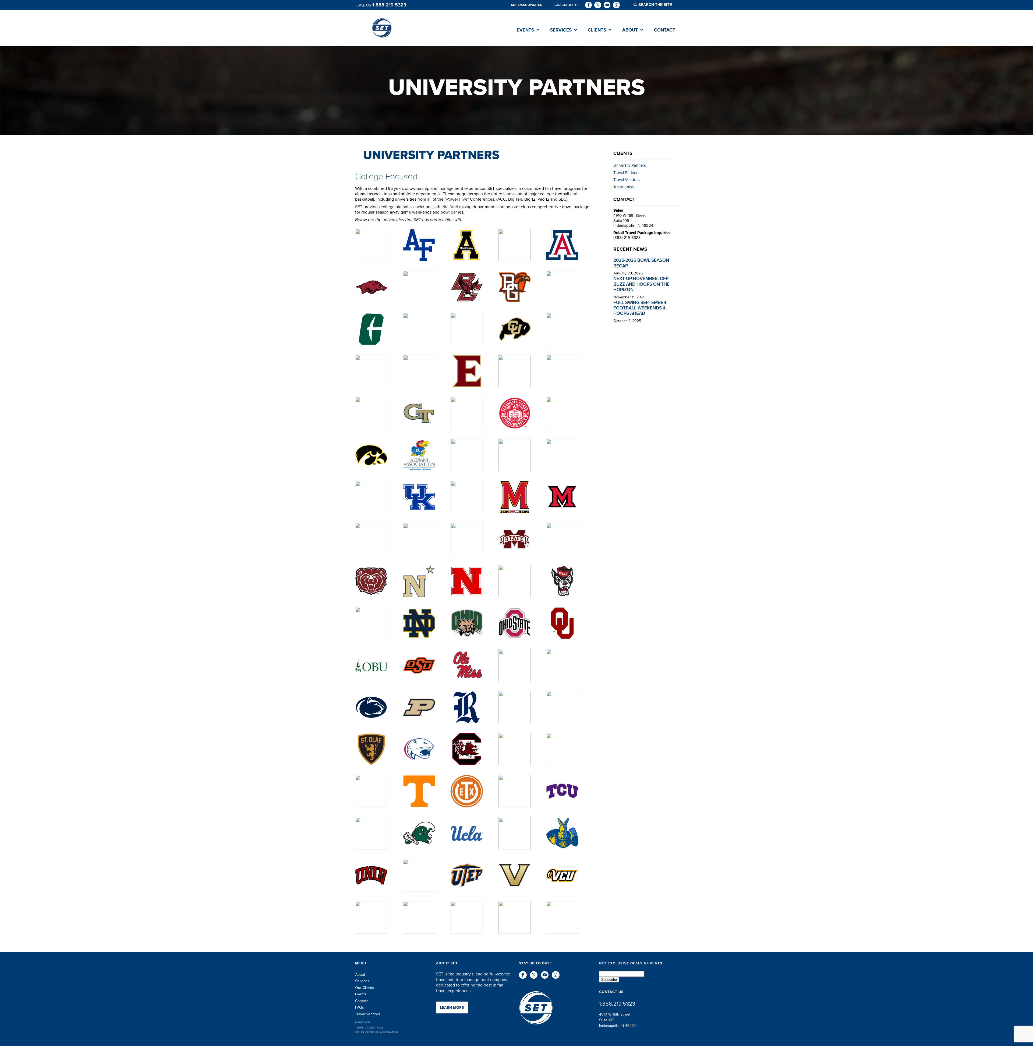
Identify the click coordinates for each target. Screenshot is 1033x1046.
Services (362, 981)
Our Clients (364, 987)
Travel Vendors (626, 179)
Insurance (362, 1022)
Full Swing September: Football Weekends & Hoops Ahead (640, 308)
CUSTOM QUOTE (566, 4)
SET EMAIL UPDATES (527, 4)
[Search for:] (658, 4)
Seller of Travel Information (376, 1032)
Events (360, 994)
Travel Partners (626, 172)
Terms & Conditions (369, 1027)
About (360, 974)
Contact (361, 1000)
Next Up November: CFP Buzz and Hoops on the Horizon (641, 284)
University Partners (431, 154)
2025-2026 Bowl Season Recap (641, 263)
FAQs (359, 1007)
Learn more (452, 1007)
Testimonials (624, 187)
